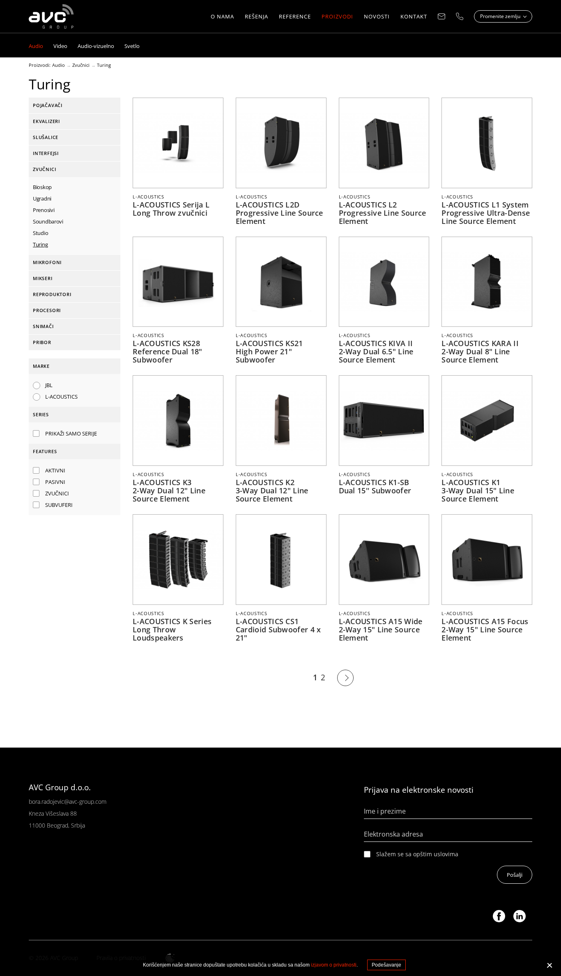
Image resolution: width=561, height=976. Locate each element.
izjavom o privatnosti (333, 965)
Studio (40, 233)
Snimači (43, 326)
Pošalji (514, 874)
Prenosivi (43, 210)
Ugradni (42, 198)
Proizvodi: (40, 65)
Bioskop (42, 187)
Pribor (42, 342)
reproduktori (52, 294)
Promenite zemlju (501, 16)
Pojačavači (47, 105)
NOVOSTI (377, 16)
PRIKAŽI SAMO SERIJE (71, 433)
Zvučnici (81, 65)
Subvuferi (59, 505)
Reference (295, 16)
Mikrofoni (47, 262)
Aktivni (55, 470)
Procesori (47, 310)
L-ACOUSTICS (61, 396)
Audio (58, 65)
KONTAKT (413, 16)
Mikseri (43, 278)
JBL (49, 385)
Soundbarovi (48, 221)
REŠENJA (256, 16)
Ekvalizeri (46, 121)
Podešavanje (386, 965)
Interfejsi (46, 153)
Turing (104, 65)
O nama (222, 16)
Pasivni (55, 482)
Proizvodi (337, 16)
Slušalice (45, 137)
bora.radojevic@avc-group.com (67, 801)
